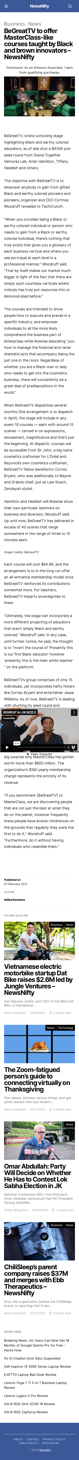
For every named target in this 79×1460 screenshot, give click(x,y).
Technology (65, 1027)
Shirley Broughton (16, 1210)
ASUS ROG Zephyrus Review (26, 1412)
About (18, 1439)
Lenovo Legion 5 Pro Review (26, 1396)
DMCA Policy (29, 1443)
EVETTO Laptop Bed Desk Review (30, 1375)
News (69, 924)
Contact (33, 1439)
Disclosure (50, 1443)
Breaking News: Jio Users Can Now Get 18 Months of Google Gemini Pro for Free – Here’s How (36, 1345)
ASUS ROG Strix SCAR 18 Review (29, 1404)
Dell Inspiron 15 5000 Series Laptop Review (37, 1366)
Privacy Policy (54, 1439)
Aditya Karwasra (15, 1012)
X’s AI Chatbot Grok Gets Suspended (32, 1358)
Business (56, 924)
